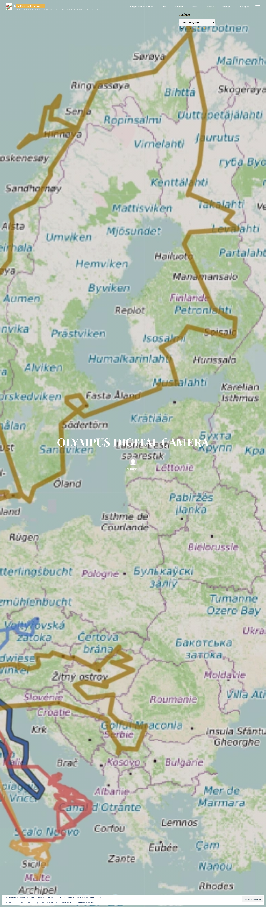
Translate (201, 28)
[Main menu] (257, 6)
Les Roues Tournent (29, 6)
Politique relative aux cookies (82, 902)
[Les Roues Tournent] (9, 6)
